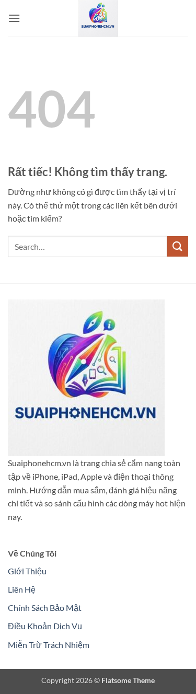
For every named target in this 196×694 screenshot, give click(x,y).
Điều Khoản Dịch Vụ (45, 626)
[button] (14, 18)
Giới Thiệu (27, 571)
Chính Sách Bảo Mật (45, 607)
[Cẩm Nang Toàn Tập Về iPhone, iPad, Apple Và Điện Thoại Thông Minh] (98, 18)
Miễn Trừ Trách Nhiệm (48, 645)
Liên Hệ (22, 589)
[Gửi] (177, 246)
